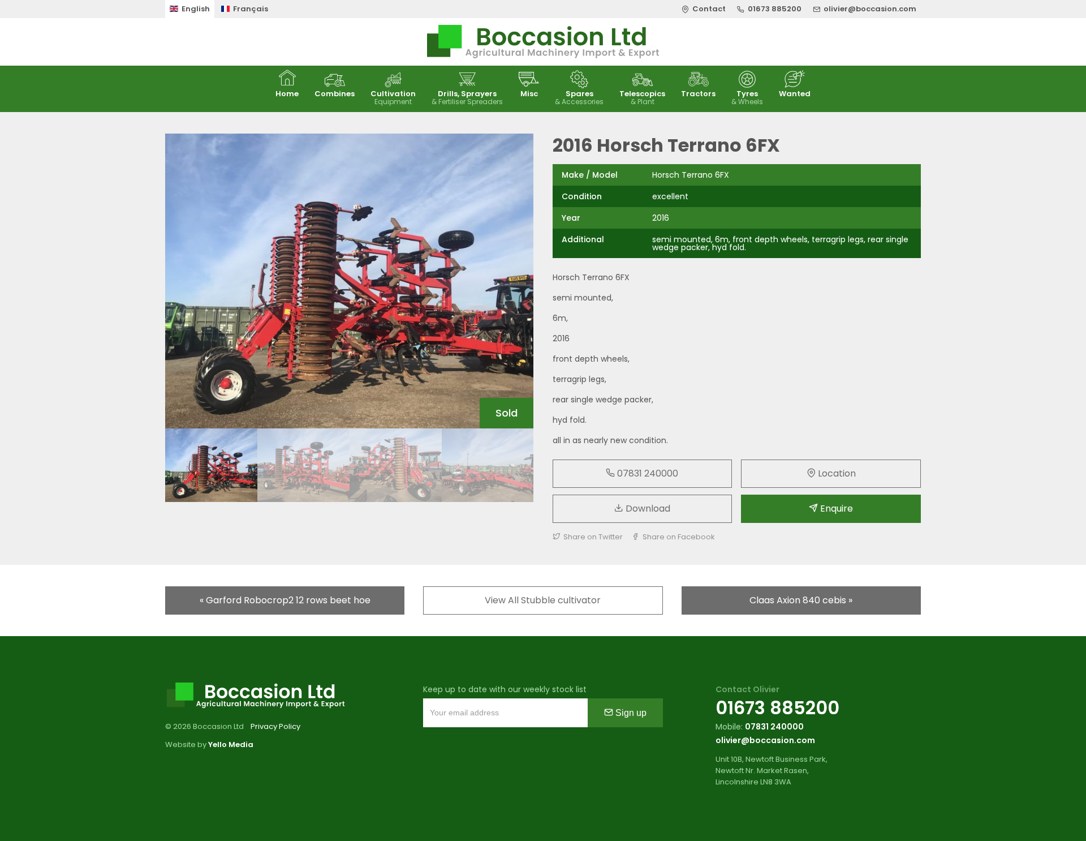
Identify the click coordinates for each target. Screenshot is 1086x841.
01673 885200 (777, 707)
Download (646, 508)
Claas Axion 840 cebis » (800, 600)
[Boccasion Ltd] (543, 42)
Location (836, 473)
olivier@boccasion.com (765, 740)
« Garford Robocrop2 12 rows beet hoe (285, 600)
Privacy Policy (275, 726)
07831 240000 (646, 473)
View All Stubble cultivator (543, 600)
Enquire (835, 508)
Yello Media (230, 744)
